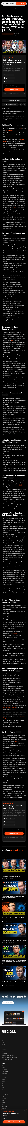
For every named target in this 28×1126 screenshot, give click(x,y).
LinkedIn (4, 1087)
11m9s (5, 235)
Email (3, 1090)
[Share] (21, 104)
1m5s (23, 125)
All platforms (5, 1096)
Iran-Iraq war (9, 130)
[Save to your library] (24, 861)
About (3, 1038)
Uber (14, 207)
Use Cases (4, 1044)
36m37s (22, 515)
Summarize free (14, 89)
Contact (4, 1067)
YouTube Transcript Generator (9, 1057)
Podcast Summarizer (7, 1059)
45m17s (18, 670)
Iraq (21, 128)
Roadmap (4, 1073)
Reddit (3, 1081)
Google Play (5, 1108)
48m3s (19, 732)
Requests (4, 1069)
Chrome (4, 1098)
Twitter (3, 1079)
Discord (4, 1083)
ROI (12, 340)
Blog (3, 1051)
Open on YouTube (20, 8)
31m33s (16, 442)
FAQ (3, 1065)
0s (8, 108)
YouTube (14, 633)
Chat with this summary (11, 104)
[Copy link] (24, 104)
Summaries (4, 1053)
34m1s (11, 477)
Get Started (21, 3)
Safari (3, 1104)
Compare (4, 1049)
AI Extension (5, 1042)
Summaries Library (7, 8)
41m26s (14, 602)
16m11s (13, 329)
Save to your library (15, 100)
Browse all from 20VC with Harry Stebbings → (11, 856)
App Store (4, 1106)
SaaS (20, 484)
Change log (5, 1071)
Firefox (3, 1102)
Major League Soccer (9, 707)
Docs (3, 1047)
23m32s (5, 395)
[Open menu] (4, 3)
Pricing (3, 1040)
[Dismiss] (24, 1111)
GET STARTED (9, 1002)
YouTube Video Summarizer (9, 1055)
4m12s (5, 161)
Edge (3, 1100)
